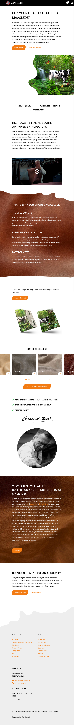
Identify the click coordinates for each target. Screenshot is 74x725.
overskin (33, 504)
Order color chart (20, 298)
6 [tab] (40, 379)
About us (15, 639)
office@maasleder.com (22, 680)
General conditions (32, 711)
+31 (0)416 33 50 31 (21, 683)
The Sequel (26, 717)
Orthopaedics (42, 651)
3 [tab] (31, 379)
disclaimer (43, 711)
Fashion (40, 653)
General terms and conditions (22, 642)
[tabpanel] (24, 364)
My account (42, 642)
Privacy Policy (17, 648)
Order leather (18, 48)
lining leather (43, 504)
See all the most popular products (37, 386)
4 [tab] (34, 379)
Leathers (41, 648)
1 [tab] (26, 379)
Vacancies (15, 656)
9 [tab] (49, 379)
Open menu (3, 3)
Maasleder (21, 711)
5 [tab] (37, 379)
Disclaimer (15, 645)
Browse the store (20, 592)
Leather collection (44, 645)
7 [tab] (43, 379)
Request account (35, 48)
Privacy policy (53, 711)
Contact (17, 550)
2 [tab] (28, 379)
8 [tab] (46, 379)
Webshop (41, 639)
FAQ (13, 653)
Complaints (16, 651)
